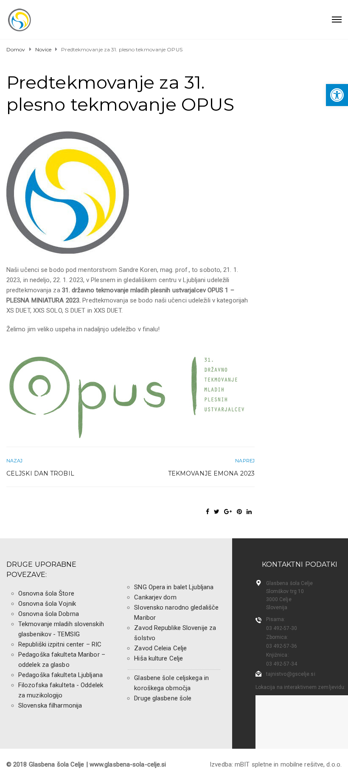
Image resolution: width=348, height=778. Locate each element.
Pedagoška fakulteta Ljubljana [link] (60, 675)
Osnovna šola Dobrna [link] (48, 614)
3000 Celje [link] (279, 599)
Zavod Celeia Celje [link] (160, 648)
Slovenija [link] (277, 607)
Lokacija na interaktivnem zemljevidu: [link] (300, 687)
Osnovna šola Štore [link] (46, 593)
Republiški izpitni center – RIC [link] (59, 644)
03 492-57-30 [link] (281, 628)
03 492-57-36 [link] (281, 646)
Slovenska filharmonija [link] (50, 705)
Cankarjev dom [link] (155, 597)
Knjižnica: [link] (277, 655)
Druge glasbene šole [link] (162, 698)
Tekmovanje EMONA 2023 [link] (211, 473)
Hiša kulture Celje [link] (158, 658)
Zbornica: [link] (277, 637)
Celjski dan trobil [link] (40, 473)
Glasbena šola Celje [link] (289, 583)
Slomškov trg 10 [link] (285, 591)
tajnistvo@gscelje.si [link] (290, 674)
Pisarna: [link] (276, 619)
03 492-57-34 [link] (281, 664)
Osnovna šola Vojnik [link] (47, 603)
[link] (337, 95)
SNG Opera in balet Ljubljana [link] (173, 587)
